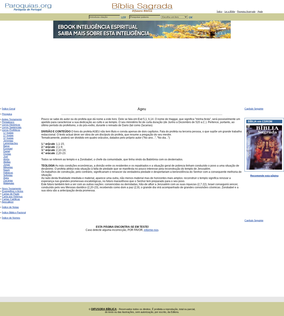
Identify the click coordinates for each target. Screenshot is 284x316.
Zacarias (8, 180)
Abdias (7, 162)
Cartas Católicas (11, 199)
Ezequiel (7, 148)
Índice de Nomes (11, 217)
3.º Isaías (8, 138)
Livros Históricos (11, 124)
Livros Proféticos (11, 130)
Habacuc (8, 172)
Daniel (6, 151)
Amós (6, 159)
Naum (6, 170)
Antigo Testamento (12, 119)
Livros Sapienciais (12, 127)
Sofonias (8, 175)
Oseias (7, 154)
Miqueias (8, 167)
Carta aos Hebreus (12, 196)
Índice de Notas (10, 207)
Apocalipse (8, 201)
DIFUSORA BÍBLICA (104, 309)
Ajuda (260, 11)
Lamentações (10, 143)
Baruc (6, 146)
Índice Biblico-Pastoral (14, 212)
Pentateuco (8, 122)
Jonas (6, 164)
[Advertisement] (142, 74)
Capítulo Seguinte (254, 108)
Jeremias (8, 140)
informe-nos (151, 230)
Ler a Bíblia (230, 11)
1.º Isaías (8, 132)
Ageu (6, 178)
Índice (219, 11)
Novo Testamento (11, 188)
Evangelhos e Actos (12, 191)
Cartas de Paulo (10, 193)
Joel (5, 156)
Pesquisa (7, 114)
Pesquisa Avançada (246, 11)
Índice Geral (8, 108)
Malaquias (8, 183)
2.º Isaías (8, 135)
